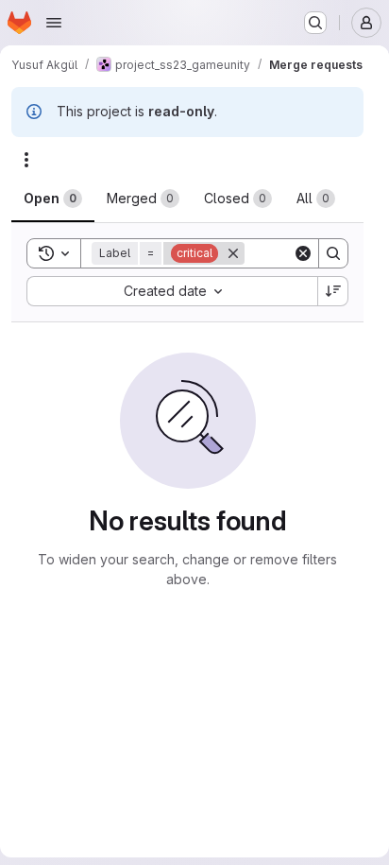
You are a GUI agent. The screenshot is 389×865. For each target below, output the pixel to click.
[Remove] (233, 253)
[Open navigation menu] (54, 23)
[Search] (333, 253)
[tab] (52, 198)
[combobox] (171, 291)
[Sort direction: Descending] (333, 291)
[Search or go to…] (315, 22)
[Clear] (303, 253)
